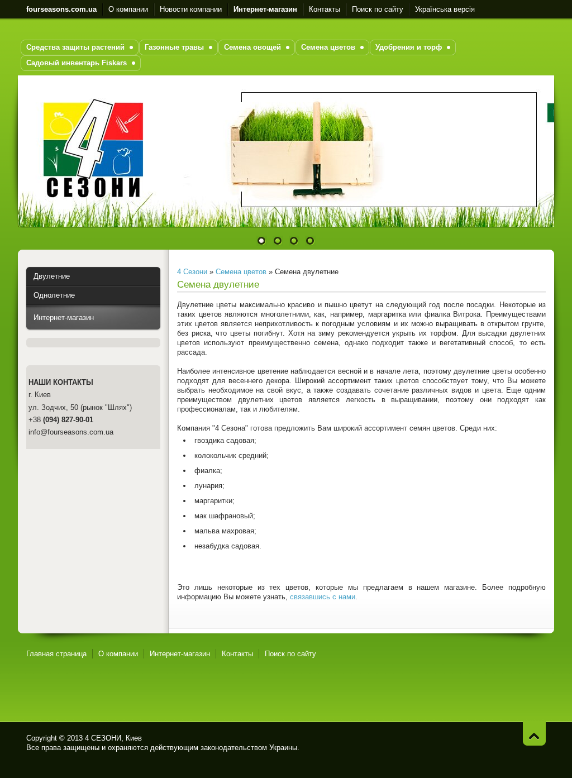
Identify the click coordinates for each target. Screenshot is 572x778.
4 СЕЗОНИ (494, 742)
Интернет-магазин (64, 317)
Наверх (534, 734)
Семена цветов (241, 272)
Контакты (324, 9)
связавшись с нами (322, 597)
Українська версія (445, 9)
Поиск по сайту (377, 9)
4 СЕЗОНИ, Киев (113, 738)
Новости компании (191, 9)
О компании (128, 9)
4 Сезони (192, 272)
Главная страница (56, 654)
